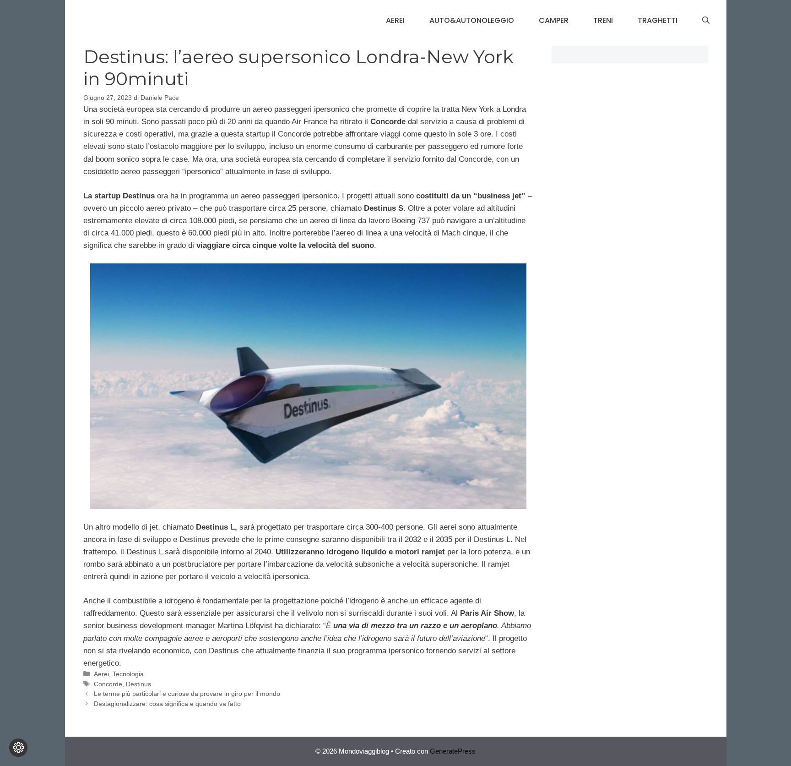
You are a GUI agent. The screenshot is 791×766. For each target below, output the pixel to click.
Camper (554, 20)
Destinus (138, 684)
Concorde (108, 684)
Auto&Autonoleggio (471, 20)
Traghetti (657, 20)
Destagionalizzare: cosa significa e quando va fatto (167, 703)
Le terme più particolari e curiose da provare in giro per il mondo (187, 693)
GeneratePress (453, 751)
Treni (603, 20)
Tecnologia (128, 674)
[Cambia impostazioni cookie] (18, 748)
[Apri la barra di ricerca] (706, 20)
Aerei (395, 20)
